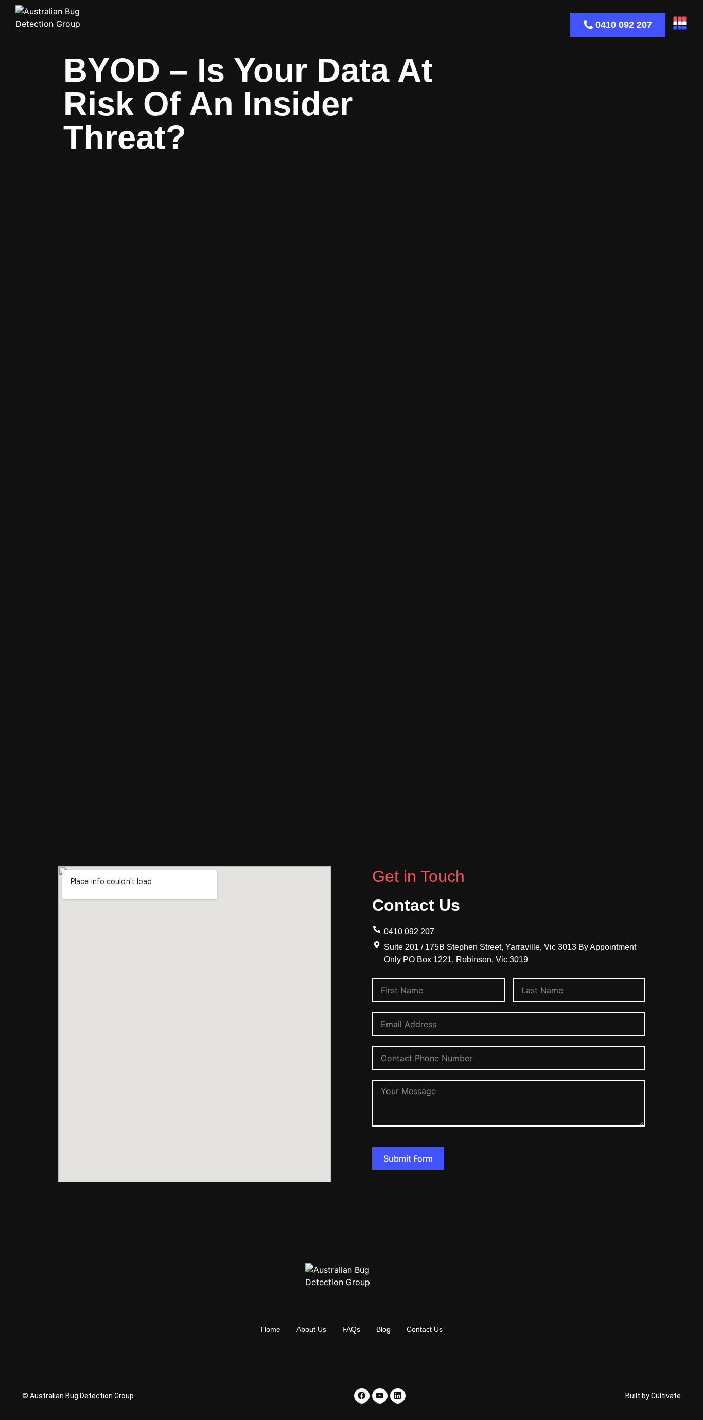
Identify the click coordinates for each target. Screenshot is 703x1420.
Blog (383, 1329)
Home (270, 1329)
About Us (311, 1329)
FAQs (351, 1329)
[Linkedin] (398, 1396)
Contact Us (425, 1329)
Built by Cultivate (653, 1396)
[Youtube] (380, 1396)
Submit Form (408, 1158)
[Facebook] (362, 1396)
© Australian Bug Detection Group (78, 1396)
